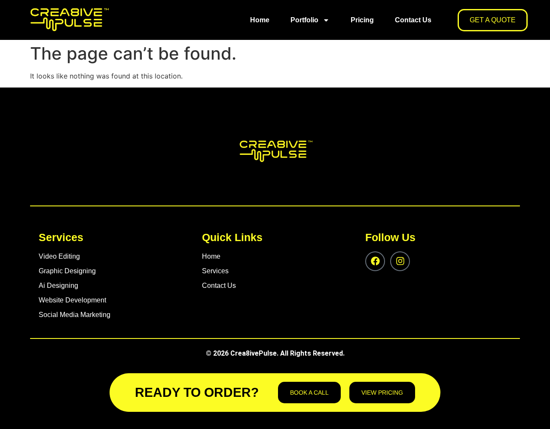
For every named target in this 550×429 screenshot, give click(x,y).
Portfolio (304, 20)
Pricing (362, 20)
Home (259, 20)
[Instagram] (400, 261)
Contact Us (413, 20)
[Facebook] (375, 261)
